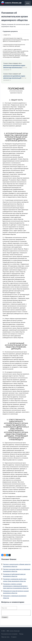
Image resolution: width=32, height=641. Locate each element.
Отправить (5, 617)
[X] (10, 555)
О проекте (13, 637)
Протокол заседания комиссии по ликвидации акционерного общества (16, 570)
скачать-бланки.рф (13, 3)
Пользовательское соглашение (9, 634)
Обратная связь (5, 637)
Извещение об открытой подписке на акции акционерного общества (16, 592)
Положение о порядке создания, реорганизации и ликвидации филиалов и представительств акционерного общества (15, 586)
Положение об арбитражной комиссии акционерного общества (14, 575)
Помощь (21, 634)
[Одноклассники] (5, 555)
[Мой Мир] (7, 555)
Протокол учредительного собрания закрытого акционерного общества (17, 565)
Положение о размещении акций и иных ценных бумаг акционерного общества (14, 580)
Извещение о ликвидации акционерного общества (14, 597)
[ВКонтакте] (2, 555)
